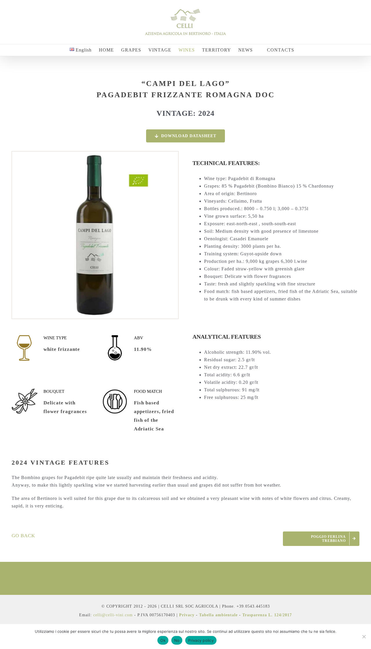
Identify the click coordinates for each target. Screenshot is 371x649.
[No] (364, 636)
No (177, 640)
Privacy (186, 615)
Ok (163, 640)
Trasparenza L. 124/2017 (267, 615)
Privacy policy (201, 640)
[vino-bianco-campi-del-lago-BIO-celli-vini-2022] (95, 154)
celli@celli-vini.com (113, 615)
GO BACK (23, 535)
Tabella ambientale (218, 615)
